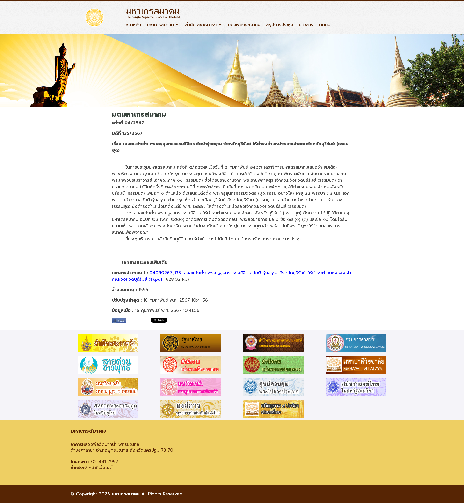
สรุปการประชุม (279, 25)
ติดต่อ (325, 25)
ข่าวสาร (306, 25)
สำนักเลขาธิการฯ (201, 25)
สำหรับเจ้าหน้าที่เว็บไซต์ (91, 467)
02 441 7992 (104, 461)
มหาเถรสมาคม (160, 25)
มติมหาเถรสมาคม (244, 25)
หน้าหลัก (133, 25)
